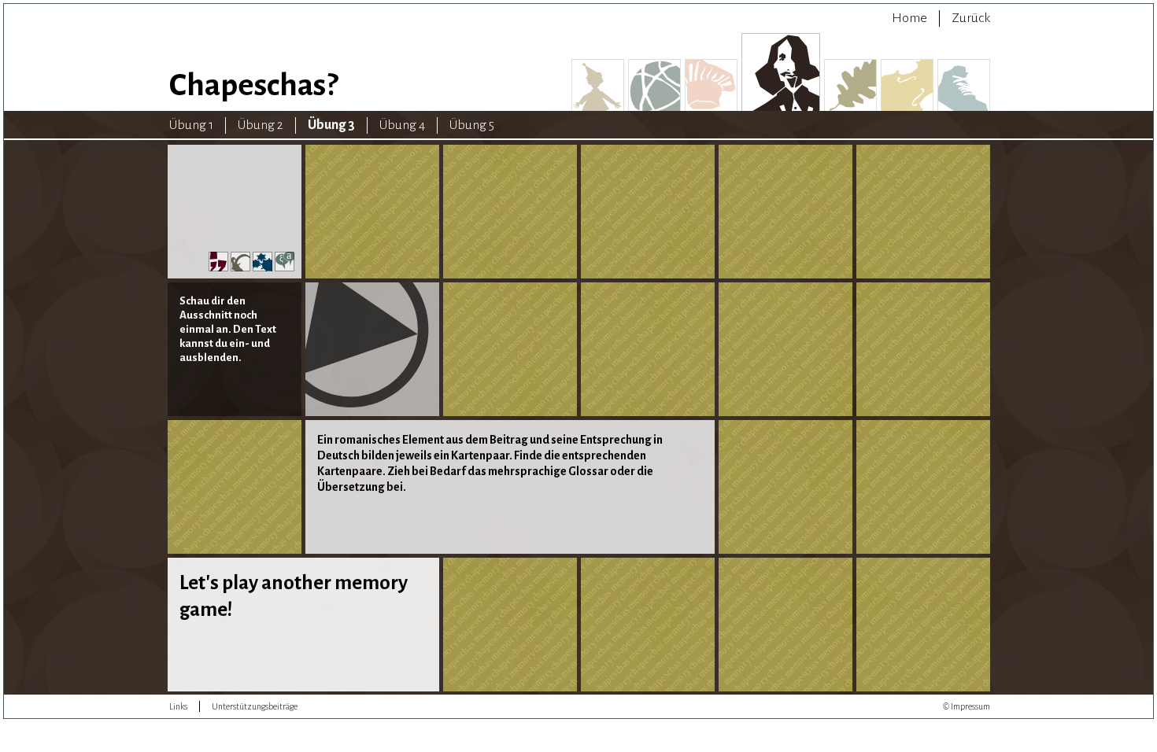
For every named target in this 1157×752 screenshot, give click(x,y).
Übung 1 (191, 125)
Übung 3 (331, 125)
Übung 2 (260, 125)
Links (178, 706)
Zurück (971, 18)
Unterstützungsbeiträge (255, 706)
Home (909, 18)
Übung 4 (402, 125)
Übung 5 (471, 125)
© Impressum (966, 706)
